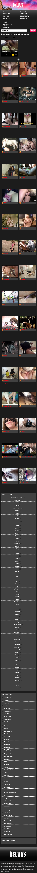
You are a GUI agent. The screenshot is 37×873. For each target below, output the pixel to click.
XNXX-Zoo (6, 739)
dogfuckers (18, 644)
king (18, 675)
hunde (18, 583)
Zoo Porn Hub (7, 815)
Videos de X (6, 767)
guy (18, 629)
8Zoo (4, 795)
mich (18, 576)
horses (18, 672)
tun (18, 586)
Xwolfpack (6, 21)
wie (18, 581)
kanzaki (18, 596)
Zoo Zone (6, 16)
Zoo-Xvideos (24, 12)
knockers (18, 521)
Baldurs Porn (7, 823)
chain (18, 503)
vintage (18, 642)
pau (18, 616)
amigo (18, 619)
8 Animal (5, 775)
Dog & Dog (6, 750)
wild (18, 657)
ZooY (4, 772)
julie (18, 516)
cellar (18, 525)
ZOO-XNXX (6, 27)
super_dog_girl (18, 508)
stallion (6, 55)
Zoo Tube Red (7, 790)
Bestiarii (5, 742)
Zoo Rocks (6, 18)
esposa (18, 614)
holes (18, 538)
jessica (18, 688)
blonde (18, 513)
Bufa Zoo (6, 806)
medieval (18, 566)
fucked (18, 627)
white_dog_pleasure (18, 589)
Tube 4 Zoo (6, 800)
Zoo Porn (6, 812)
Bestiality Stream (8, 810)
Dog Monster (7, 754)
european (18, 543)
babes (18, 546)
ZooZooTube (7, 834)
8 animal (23, 6)
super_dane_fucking (18, 497)
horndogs (18, 602)
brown (18, 677)
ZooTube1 (6, 759)
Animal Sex (6, 13)
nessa (18, 609)
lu (18, 682)
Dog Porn (6, 744)
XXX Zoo (5, 782)
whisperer (18, 639)
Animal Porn (6, 12)
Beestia (5, 25)
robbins (18, 518)
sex (18, 660)
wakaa (18, 667)
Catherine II (6, 15)
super (18, 652)
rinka (18, 594)
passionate (18, 649)
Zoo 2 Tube (6, 828)
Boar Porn (6, 747)
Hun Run (5, 764)
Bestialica (6, 787)
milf (18, 591)
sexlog (18, 622)
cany (18, 685)
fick (18, 574)
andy (18, 669)
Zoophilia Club (7, 770)
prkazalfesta (18, 624)
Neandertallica (7, 820)
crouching (18, 500)
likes (18, 528)
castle (18, 569)
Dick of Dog (6, 803)
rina (18, 664)
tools (18, 541)
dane (18, 655)
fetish (18, 556)
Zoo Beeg (6, 784)
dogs (18, 533)
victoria (18, 571)
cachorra (18, 611)
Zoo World (6, 831)
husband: (18, 632)
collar (18, 563)
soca (18, 604)
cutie (18, 505)
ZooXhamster (24, 15)
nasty (18, 553)
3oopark (5, 818)
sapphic (18, 558)
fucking (18, 647)
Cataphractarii (24, 16)
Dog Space (6, 798)
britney (18, 549)
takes (18, 599)
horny (18, 530)
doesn (18, 636)
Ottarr (5, 22)
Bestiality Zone (7, 756)
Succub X (6, 778)
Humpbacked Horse (9, 792)
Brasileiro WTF (7, 826)
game (18, 561)
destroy (18, 536)
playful (18, 510)
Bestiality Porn (7, 24)
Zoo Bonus (23, 18)
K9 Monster (6, 762)
